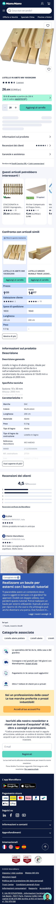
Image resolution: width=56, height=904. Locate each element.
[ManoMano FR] (4, 847)
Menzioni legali (9, 877)
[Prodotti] (3, 11)
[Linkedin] (4, 815)
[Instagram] (17, 815)
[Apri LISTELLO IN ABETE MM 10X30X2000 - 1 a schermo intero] (27, 47)
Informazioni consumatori (14, 888)
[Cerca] (9, 11)
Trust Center (8, 884)
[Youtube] (24, 815)
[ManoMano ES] (24, 847)
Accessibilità (45, 888)
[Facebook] (11, 815)
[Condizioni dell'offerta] (50, 98)
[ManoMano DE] (17, 847)
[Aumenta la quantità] (15, 107)
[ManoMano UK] (11, 847)
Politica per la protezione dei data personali (22, 880)
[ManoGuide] (47, 897)
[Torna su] (45, 847)
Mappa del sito (32, 873)
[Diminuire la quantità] (5, 107)
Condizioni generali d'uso (28, 884)
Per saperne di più (31, 769)
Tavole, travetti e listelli (13, 626)
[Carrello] (49, 4)
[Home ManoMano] (20, 4)
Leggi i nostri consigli (38, 614)
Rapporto (33, 888)
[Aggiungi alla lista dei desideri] (49, 69)
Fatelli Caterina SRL (19, 163)
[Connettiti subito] (42, 4)
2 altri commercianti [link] (36, 163)
